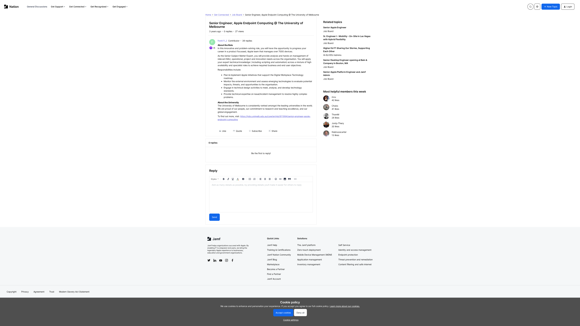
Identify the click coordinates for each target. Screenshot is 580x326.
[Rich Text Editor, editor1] (261, 197)
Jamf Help (272, 245)
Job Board (237, 14)
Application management (309, 259)
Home (208, 14)
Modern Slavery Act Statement (74, 291)
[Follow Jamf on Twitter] (208, 260)
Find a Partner (274, 274)
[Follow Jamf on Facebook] (232, 260)
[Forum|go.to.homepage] (11, 6)
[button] (550, 7)
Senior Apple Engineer (334, 27)
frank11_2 (222, 40)
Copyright (11, 291)
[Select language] (537, 7)
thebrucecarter (339, 132)
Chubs (335, 105)
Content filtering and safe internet (355, 264)
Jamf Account (274, 279)
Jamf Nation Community (279, 254)
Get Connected (76, 6)
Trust (51, 291)
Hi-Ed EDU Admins (332, 55)
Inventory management (308, 264)
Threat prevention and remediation (355, 259)
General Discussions (37, 6)
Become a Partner (276, 269)
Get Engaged (119, 6)
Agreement (39, 291)
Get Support (57, 6)
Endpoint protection (348, 254)
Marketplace (273, 264)
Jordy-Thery (338, 123)
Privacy (25, 291)
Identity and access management (354, 250)
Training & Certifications (278, 250)
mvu (334, 97)
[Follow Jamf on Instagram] (226, 260)
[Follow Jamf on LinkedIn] (214, 260)
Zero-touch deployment (309, 250)
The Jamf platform (306, 245)
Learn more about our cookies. (345, 306)
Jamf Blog (272, 259)
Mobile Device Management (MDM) (314, 254)
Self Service (344, 245)
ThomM (335, 114)
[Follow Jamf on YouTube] (220, 260)
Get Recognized (98, 6)
